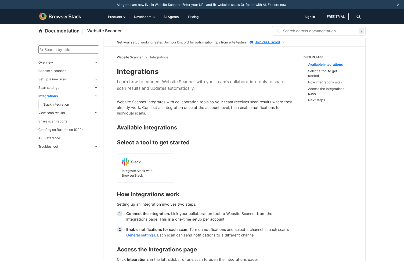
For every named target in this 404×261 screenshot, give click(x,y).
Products (115, 17)
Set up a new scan (52, 79)
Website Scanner (104, 30)
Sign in (310, 17)
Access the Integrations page (326, 91)
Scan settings (48, 87)
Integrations (48, 96)
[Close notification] (398, 5)
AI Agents (171, 17)
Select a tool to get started (322, 73)
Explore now (277, 5)
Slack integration (56, 104)
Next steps (316, 100)
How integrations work (325, 82)
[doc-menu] (359, 16)
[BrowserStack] (60, 16)
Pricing (193, 17)
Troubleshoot (48, 146)
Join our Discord (267, 42)
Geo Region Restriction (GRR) (60, 130)
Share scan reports (52, 121)
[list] (328, 78)
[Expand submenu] (76, 62)
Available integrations (325, 64)
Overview (45, 62)
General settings (140, 235)
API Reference (49, 138)
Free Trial (336, 16)
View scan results (51, 113)
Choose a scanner (52, 71)
